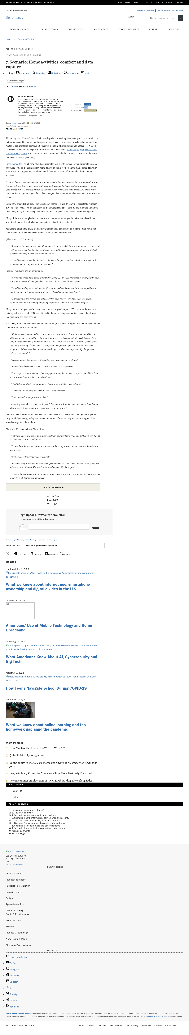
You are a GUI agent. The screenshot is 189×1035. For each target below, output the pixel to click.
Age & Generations (15, 904)
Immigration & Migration (18, 885)
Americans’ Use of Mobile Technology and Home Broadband (49, 627)
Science (10, 926)
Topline (15, 797)
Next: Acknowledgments (53, 487)
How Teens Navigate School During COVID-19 (46, 688)
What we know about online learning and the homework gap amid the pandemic (46, 727)
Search (131, 16)
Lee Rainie (13, 87)
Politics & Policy (14, 873)
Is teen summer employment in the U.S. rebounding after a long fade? (51, 780)
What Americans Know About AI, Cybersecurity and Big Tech (51, 659)
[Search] (180, 18)
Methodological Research (18, 944)
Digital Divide (18, 540)
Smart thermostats (14, 163)
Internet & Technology (17, 932)
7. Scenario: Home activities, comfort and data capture (38, 828)
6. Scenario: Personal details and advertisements (36, 825)
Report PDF (17, 791)
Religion (10, 898)
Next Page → (53, 503)
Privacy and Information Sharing (23, 55)
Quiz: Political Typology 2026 (27, 755)
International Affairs (16, 879)
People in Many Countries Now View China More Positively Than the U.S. (53, 773)
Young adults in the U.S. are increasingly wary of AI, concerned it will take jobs (53, 764)
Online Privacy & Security (34, 540)
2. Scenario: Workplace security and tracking (34, 815)
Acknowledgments (21, 830)
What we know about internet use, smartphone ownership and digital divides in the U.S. (48, 586)
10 (56, 499)
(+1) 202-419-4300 (14, 864)
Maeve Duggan (29, 87)
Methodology (18, 833)
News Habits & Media (16, 938)
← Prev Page (53, 495)
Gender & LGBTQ (14, 910)
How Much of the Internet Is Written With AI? (37, 748)
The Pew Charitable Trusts (156, 1016)
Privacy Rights (51, 540)
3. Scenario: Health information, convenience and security (40, 817)
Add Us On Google (15, 80)
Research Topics (20, 29)
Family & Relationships (17, 914)
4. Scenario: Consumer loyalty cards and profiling (36, 820)
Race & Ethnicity (14, 891)
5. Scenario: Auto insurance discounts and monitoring (38, 822)
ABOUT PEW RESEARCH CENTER (19, 1013)
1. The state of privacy (23, 812)
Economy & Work (14, 920)
